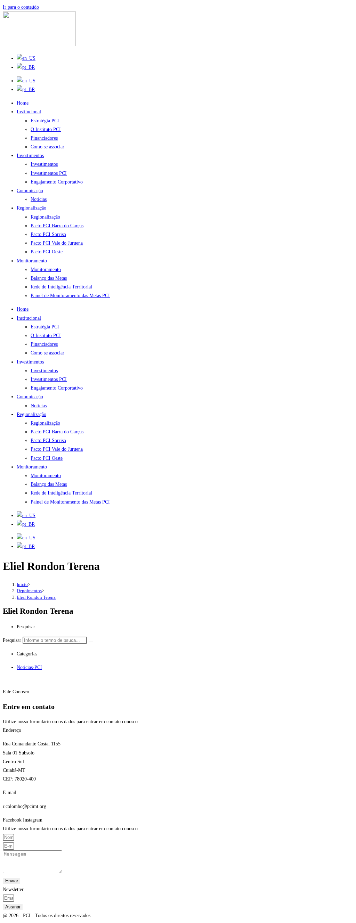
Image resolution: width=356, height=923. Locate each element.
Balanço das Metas (49, 278)
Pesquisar (12, 640)
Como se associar (47, 146)
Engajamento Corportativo (57, 182)
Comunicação (30, 190)
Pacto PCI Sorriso (48, 234)
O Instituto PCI (46, 129)
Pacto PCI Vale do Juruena (57, 243)
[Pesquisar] (90, 642)
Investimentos (30, 155)
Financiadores (44, 138)
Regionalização (31, 208)
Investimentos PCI (49, 173)
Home (23, 103)
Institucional (29, 111)
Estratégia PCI (45, 120)
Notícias (39, 199)
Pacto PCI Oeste (47, 251)
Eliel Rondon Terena (36, 597)
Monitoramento (32, 260)
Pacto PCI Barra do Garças (57, 225)
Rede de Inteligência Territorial (61, 286)
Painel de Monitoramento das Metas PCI (70, 295)
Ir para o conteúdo (21, 7)
